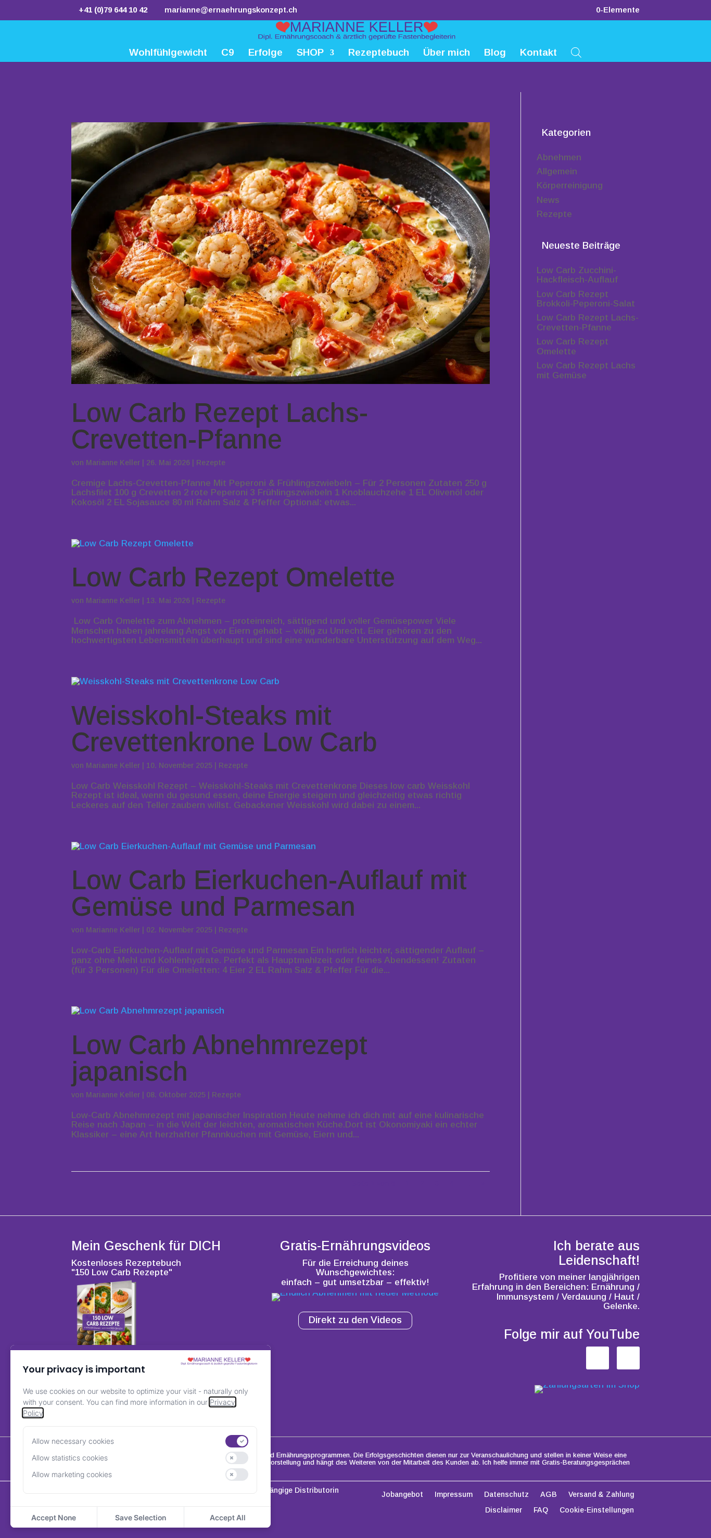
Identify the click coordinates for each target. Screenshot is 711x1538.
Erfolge (265, 53)
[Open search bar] (576, 51)
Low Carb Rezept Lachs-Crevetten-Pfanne (219, 426)
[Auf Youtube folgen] (628, 1358)
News (548, 200)
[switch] (236, 1441)
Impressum (454, 1494)
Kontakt (538, 53)
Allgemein (557, 171)
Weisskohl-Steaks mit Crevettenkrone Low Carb (224, 729)
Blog (495, 53)
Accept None (53, 1517)
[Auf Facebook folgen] (597, 1358)
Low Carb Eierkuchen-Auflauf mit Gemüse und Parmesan (269, 893)
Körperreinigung (570, 185)
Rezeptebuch (378, 53)
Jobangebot (402, 1494)
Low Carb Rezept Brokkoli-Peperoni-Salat (586, 299)
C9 (227, 53)
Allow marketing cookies (72, 1474)
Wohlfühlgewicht (168, 53)
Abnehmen (559, 157)
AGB (548, 1494)
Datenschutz (506, 1494)
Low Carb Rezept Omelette (233, 577)
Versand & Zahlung (601, 1494)
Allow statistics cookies (70, 1457)
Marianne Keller (113, 462)
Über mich (446, 53)
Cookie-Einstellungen (597, 1510)
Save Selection (140, 1517)
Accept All (228, 1517)
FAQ (541, 1510)
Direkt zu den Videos (355, 1319)
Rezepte (210, 462)
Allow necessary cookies (73, 1441)
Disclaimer (503, 1510)
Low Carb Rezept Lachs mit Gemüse (586, 370)
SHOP (310, 53)
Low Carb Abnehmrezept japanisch (219, 1058)
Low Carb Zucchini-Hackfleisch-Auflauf (577, 275)
